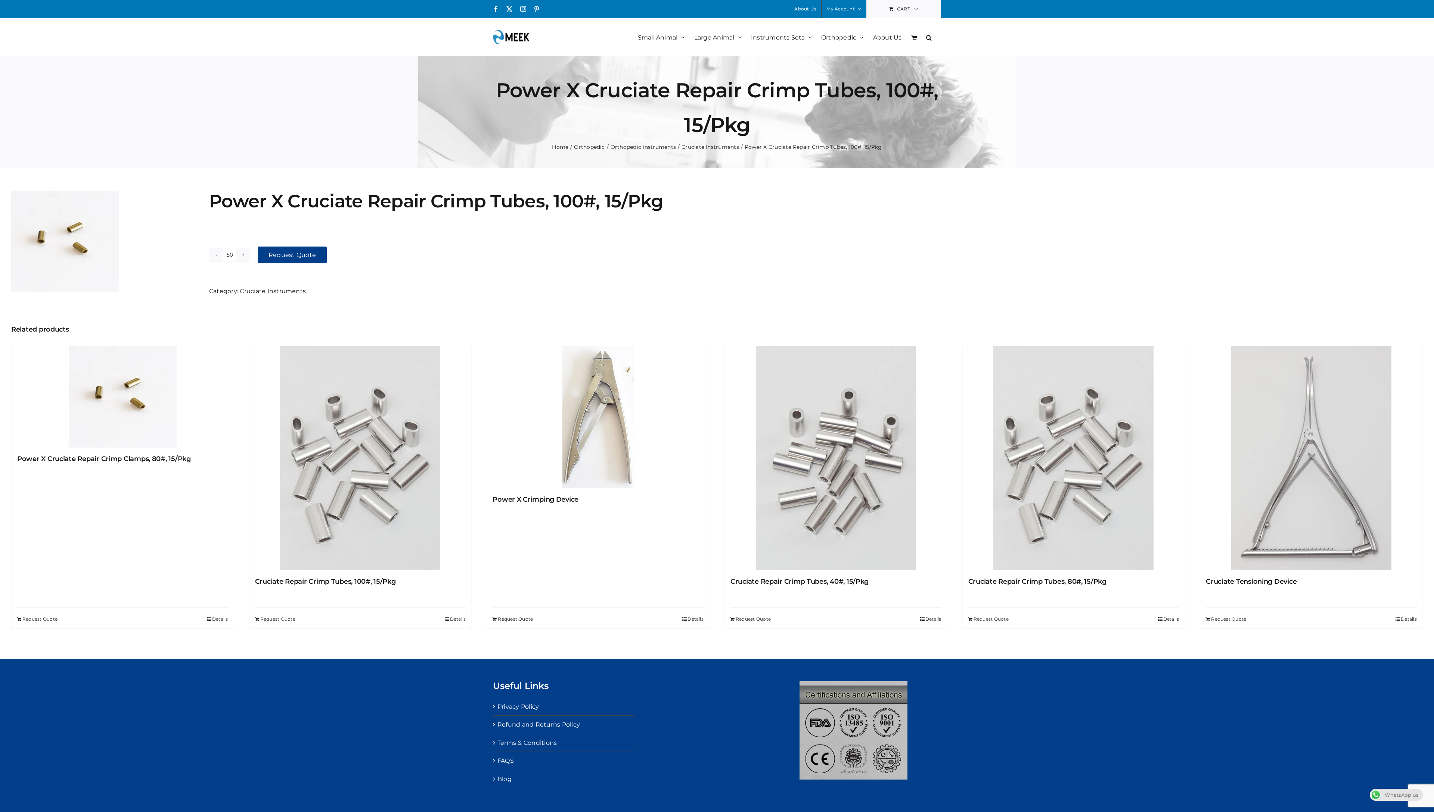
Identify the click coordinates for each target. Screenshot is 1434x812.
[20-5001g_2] (104, 241)
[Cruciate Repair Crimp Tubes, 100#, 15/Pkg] (360, 458)
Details (220, 619)
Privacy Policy (518, 706)
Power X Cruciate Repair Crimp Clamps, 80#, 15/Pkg (104, 459)
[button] (929, 37)
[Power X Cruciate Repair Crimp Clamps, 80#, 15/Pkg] (123, 397)
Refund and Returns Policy (538, 724)
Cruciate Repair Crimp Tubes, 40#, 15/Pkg (799, 581)
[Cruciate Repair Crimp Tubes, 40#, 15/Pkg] (836, 458)
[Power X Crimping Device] (598, 417)
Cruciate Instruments (273, 291)
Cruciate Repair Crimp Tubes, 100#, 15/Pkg (325, 581)
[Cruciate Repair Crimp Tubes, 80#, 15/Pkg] (1074, 458)
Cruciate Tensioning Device (1251, 581)
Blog (504, 779)
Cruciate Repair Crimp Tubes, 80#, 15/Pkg (1037, 581)
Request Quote (292, 254)
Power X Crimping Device (535, 499)
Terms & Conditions (527, 742)
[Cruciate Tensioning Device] (1311, 458)
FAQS (505, 760)
